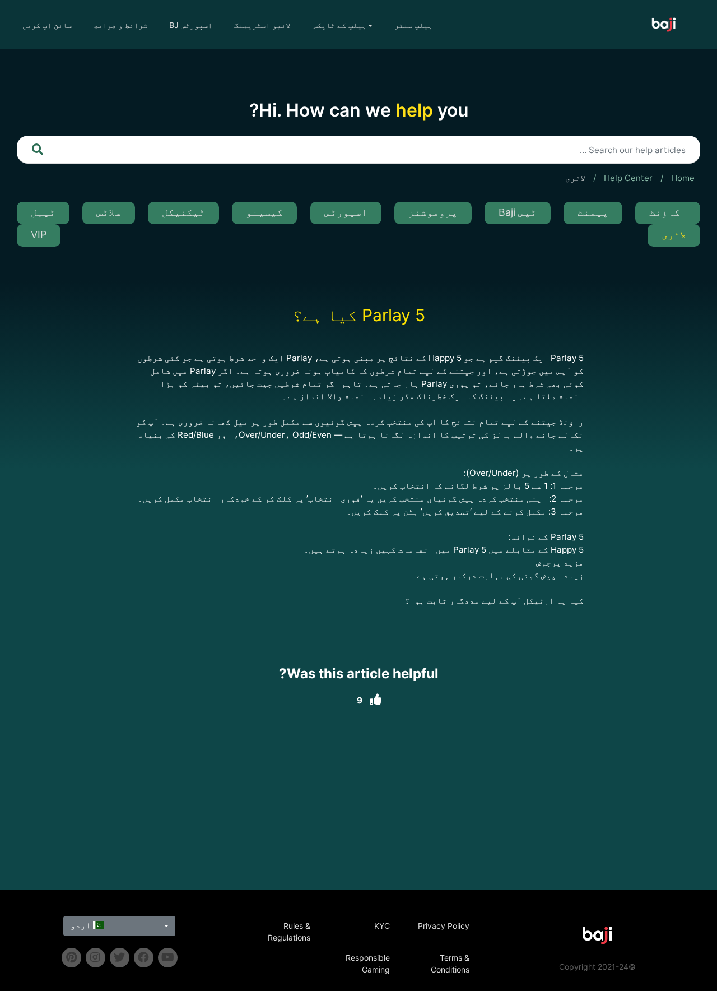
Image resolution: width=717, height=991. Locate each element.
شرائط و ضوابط (120, 25)
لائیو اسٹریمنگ (262, 25)
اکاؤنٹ (667, 212)
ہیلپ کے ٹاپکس (339, 25)
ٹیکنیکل (183, 212)
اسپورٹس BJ (190, 25)
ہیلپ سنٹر (413, 25)
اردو (82, 925)
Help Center (628, 178)
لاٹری (575, 178)
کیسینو (264, 212)
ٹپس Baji (518, 212)
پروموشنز (433, 212)
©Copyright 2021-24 (597, 966)
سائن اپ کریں (47, 25)
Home (683, 178)
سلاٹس (108, 212)
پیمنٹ (593, 212)
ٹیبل (43, 212)
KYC (382, 925)
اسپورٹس (345, 212)
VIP (38, 234)
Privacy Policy (443, 925)
